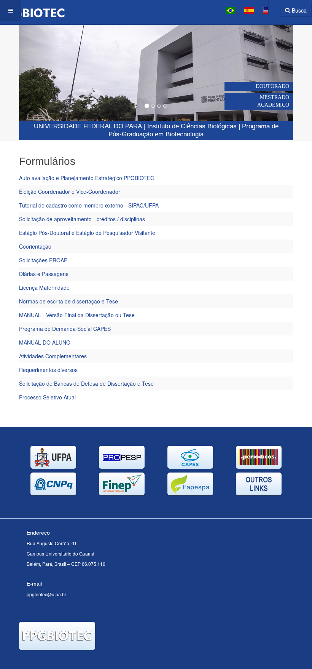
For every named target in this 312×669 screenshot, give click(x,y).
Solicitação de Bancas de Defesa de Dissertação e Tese (86, 383)
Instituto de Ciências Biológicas (192, 126)
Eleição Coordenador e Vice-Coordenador (69, 191)
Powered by (53, 659)
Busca (298, 10)
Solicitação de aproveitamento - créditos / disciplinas (82, 219)
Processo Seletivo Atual (47, 397)
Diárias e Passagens (43, 274)
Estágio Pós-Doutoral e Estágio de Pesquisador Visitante (87, 232)
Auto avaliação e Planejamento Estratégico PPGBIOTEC (86, 178)
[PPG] (32, 10)
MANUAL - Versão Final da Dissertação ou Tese (77, 315)
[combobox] (269, 8)
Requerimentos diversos (48, 370)
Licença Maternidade (44, 287)
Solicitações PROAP (43, 260)
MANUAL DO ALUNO (44, 342)
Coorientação (35, 246)
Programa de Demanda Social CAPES (65, 328)
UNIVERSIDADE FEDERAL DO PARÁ (88, 126)
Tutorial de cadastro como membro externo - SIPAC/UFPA (89, 205)
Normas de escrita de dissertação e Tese (68, 301)
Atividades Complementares (53, 356)
